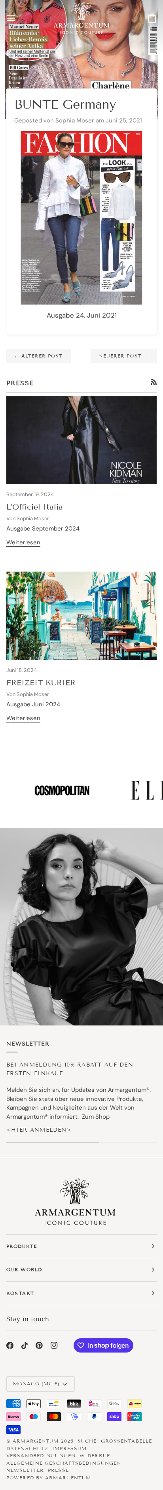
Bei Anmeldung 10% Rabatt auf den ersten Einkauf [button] (69, 1068)
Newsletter (25, 1470)
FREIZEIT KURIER (41, 682)
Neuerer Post (124, 356)
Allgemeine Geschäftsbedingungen (63, 1463)
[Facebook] (9, 1345)
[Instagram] (54, 1345)
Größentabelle (126, 1441)
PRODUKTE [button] (21, 1246)
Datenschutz (27, 1448)
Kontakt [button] (20, 1293)
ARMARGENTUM (36, 1441)
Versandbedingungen (41, 1455)
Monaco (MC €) (36, 1384)
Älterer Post (38, 356)
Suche (87, 1441)
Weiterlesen (23, 542)
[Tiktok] (24, 1345)
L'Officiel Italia (34, 507)
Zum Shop (96, 1117)
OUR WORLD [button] (24, 1269)
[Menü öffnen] (18, 18)
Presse (58, 1470)
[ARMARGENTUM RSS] (154, 382)
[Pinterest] (39, 1345)
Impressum (69, 1448)
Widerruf (95, 1455)
